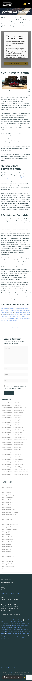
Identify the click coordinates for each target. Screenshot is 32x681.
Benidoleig (4, 312)
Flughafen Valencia (10, 179)
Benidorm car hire (16, 623)
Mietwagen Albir (6, 485)
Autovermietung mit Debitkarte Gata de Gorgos (14, 439)
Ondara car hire (26, 633)
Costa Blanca (4, 308)
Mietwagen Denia (6, 517)
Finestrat (17, 314)
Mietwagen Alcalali (7, 487)
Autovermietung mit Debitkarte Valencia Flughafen (15, 469)
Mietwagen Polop (6, 559)
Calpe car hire (24, 625)
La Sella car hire (22, 631)
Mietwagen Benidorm (7, 497)
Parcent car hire (6, 635)
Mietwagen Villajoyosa (8, 566)
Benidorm (10, 312)
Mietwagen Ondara (7, 549)
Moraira (3, 318)
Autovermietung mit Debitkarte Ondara (12, 432)
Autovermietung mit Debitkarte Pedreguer (13, 442)
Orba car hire (18, 633)
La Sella (23, 316)
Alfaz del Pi (22, 310)
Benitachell (27, 312)
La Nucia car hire (13, 631)
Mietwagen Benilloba (7, 500)
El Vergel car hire (13, 627)
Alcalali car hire (5, 621)
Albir (13, 310)
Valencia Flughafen (6, 310)
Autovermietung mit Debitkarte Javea (11, 405)
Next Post (16, 332)
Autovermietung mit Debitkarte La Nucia (12, 459)
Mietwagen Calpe (6, 507)
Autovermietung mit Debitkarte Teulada (12, 412)
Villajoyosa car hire (25, 637)
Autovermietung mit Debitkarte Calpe (11, 447)
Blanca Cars (26, 144)
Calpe (3, 314)
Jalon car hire (15, 629)
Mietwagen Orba (6, 551)
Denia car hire (4, 627)
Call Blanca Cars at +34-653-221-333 (10, 593)
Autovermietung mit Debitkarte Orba (11, 422)
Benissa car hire (6, 625)
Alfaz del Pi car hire (15, 621)
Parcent (17, 318)
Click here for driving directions (9, 667)
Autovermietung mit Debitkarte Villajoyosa (13, 467)
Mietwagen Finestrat (7, 522)
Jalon (2, 316)
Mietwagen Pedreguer (8, 556)
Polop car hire (14, 635)
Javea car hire (22, 629)
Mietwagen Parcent (7, 554)
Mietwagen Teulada (7, 561)
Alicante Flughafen (24, 308)
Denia (7, 314)
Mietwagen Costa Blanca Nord (10, 512)
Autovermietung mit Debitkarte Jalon (11, 420)
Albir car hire (27, 620)
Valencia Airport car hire (19, 618)
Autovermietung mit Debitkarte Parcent (12, 425)
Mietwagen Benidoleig (8, 495)
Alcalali (17, 310)
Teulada (3, 320)
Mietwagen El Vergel (7, 519)
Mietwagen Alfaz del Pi (8, 490)
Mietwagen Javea (6, 534)
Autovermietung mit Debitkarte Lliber (11, 417)
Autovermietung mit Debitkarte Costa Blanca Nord (15, 474)
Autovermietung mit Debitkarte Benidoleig (13, 430)
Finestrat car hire (22, 627)
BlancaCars (9, 672)
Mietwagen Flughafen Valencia (10, 527)
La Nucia (18, 316)
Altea (27, 310)
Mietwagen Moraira (7, 546)
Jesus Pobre (8, 316)
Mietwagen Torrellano (8, 564)
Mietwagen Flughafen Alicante (10, 524)
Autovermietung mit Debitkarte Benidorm (12, 462)
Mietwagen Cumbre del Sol (9, 514)
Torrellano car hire (14, 637)
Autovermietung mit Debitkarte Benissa (12, 444)
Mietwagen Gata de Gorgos (9, 529)
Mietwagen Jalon (6, 532)
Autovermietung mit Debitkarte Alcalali (12, 415)
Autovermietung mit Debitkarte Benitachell (13, 410)
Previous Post (16, 328)
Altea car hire (24, 621)
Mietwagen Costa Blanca (8, 509)
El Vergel (12, 314)
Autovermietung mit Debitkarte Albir (11, 457)
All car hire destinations (7, 638)
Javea (13, 316)
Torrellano (9, 320)
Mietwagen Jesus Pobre (8, 537)
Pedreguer (26, 318)
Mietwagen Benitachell (8, 505)
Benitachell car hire (15, 625)
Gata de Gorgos (25, 314)
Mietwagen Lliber (6, 544)
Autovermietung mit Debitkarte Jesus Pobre (13, 437)
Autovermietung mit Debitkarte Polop (11, 454)
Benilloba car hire (26, 623)
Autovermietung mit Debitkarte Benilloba (12, 427)
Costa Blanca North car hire (16, 620)
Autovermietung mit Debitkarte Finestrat (12, 464)
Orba (7, 318)
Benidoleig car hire (5, 623)
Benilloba (16, 312)
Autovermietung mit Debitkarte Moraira (12, 402)
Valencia (4, 569)
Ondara (12, 318)
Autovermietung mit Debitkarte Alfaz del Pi (13, 452)
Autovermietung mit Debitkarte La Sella (12, 434)
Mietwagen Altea (6, 492)
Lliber (27, 316)
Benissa (22, 312)
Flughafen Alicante (24, 177)
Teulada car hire (5, 637)
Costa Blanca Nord (13, 308)
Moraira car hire (10, 633)
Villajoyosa (15, 320)
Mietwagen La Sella (7, 542)
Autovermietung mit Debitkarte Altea (11, 449)
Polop (21, 318)
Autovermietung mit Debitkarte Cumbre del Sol (14, 407)
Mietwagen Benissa (7, 502)
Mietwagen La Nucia (7, 539)
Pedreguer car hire (23, 635)
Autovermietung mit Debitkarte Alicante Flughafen (15, 471)
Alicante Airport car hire (7, 618)
